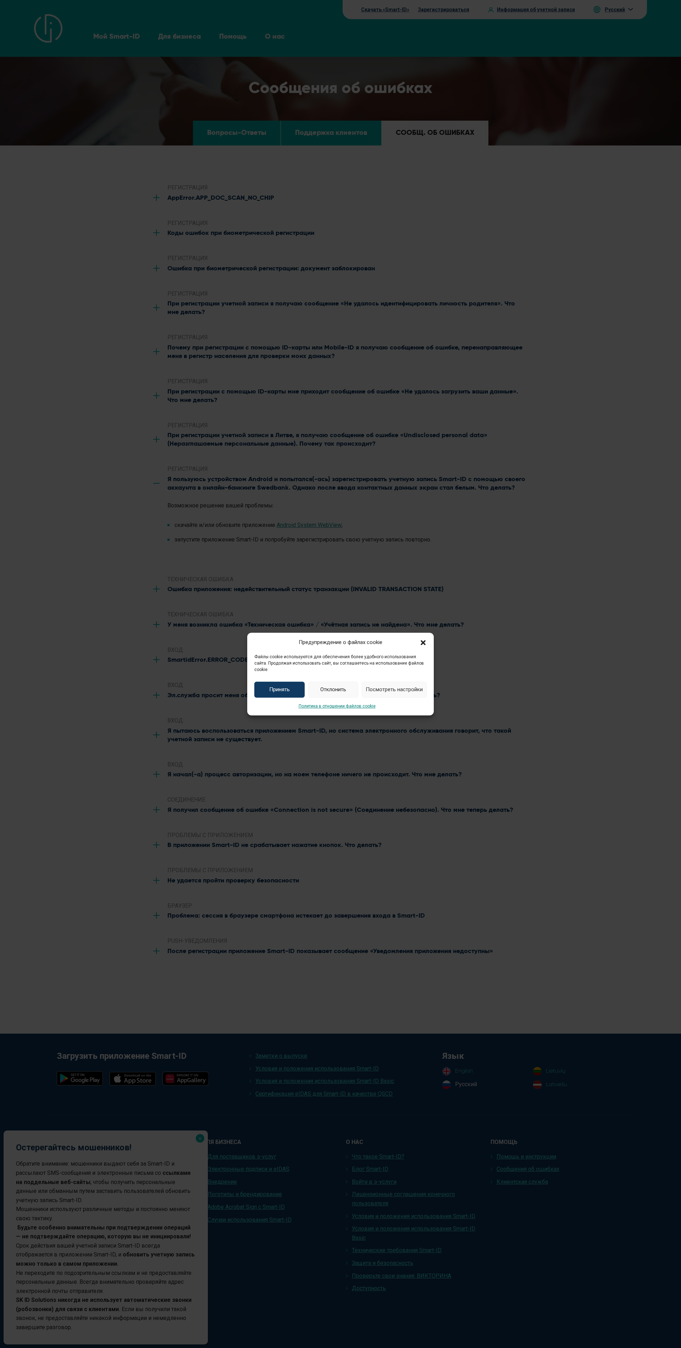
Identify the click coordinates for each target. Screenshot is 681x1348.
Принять (279, 689)
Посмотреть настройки (394, 689)
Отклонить (333, 689)
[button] (423, 642)
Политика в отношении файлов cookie (337, 706)
